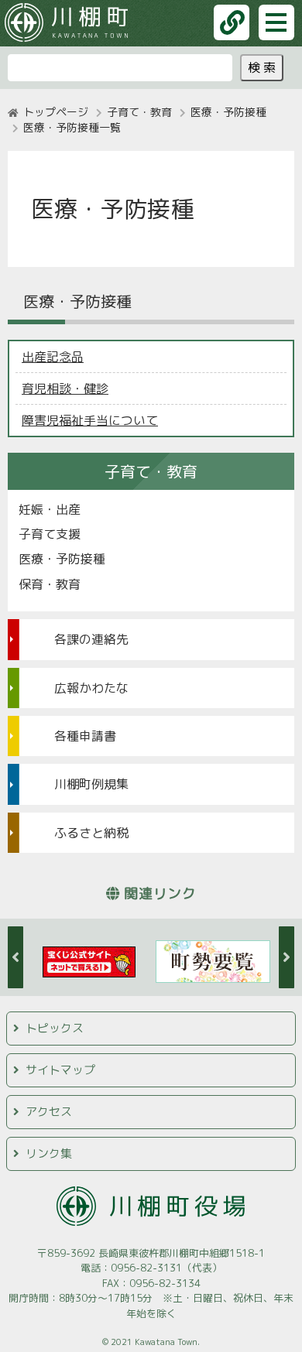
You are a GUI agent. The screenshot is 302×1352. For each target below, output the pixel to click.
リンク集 (49, 1153)
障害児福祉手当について (90, 420)
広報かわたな (91, 688)
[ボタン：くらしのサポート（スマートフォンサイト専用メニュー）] (231, 22)
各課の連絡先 (91, 639)
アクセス (49, 1112)
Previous (15, 957)
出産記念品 (53, 356)
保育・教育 (50, 584)
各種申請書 (85, 735)
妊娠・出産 (50, 509)
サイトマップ (60, 1070)
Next (286, 957)
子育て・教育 (139, 111)
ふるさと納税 (91, 832)
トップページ (55, 111)
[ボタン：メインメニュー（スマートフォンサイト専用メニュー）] (276, 22)
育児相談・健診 (65, 388)
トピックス (55, 1028)
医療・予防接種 (228, 111)
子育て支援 (50, 534)
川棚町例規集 (91, 783)
